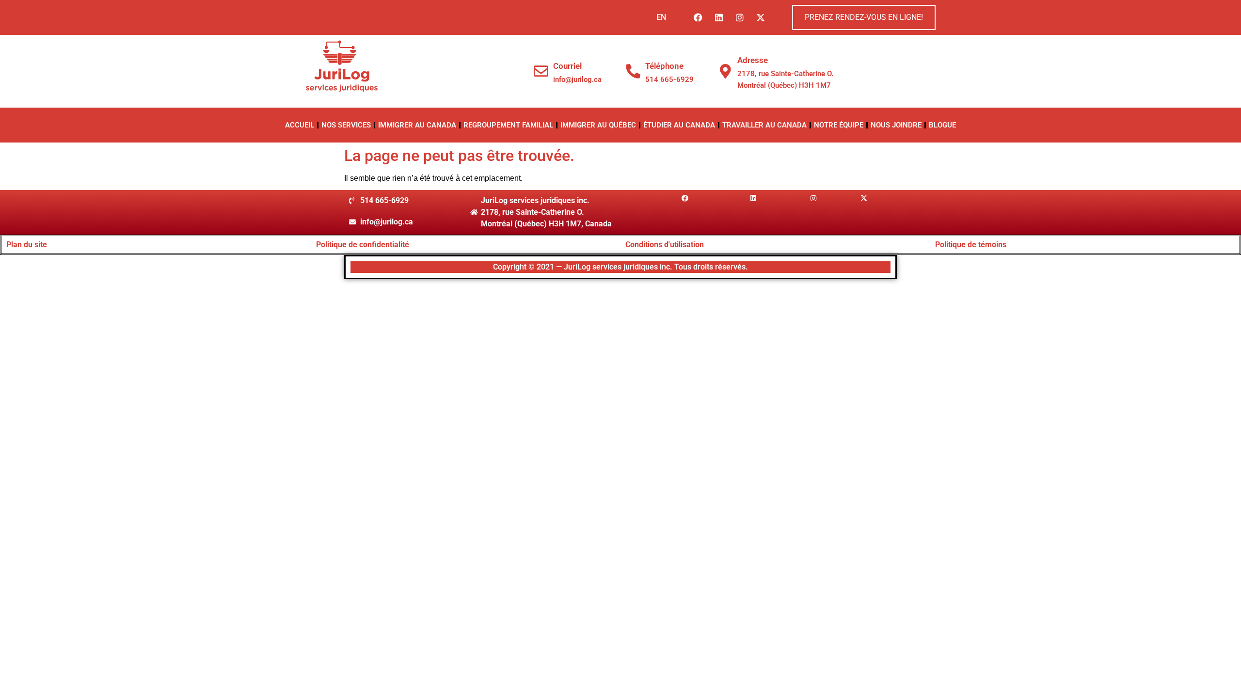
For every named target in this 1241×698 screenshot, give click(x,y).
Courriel (567, 66)
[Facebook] (698, 17)
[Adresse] (725, 71)
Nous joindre (896, 125)
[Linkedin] (719, 17)
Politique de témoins (970, 244)
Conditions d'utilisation (664, 244)
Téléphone (664, 66)
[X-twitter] (760, 17)
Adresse (752, 60)
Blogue (942, 125)
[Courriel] (541, 71)
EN (661, 17)
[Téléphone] (633, 71)
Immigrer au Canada (417, 125)
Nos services (346, 125)
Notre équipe (838, 125)
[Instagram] (739, 17)
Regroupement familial (508, 125)
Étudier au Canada (679, 125)
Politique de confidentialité (362, 244)
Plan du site (26, 244)
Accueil (299, 125)
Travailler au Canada (764, 125)
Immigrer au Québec (598, 125)
